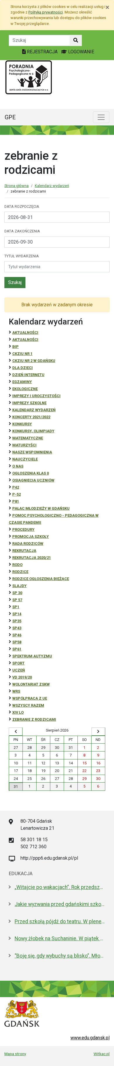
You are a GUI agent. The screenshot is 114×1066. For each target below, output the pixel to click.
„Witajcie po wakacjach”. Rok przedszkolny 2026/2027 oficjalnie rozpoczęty (60, 887)
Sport (18, 663)
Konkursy (22, 424)
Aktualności (25, 332)
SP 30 (17, 593)
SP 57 (17, 600)
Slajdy (19, 586)
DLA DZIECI (22, 367)
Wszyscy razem (28, 705)
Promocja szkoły (30, 536)
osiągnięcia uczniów (33, 480)
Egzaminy (22, 382)
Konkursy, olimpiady (33, 431)
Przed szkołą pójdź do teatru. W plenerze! (60, 921)
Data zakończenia (22, 231)
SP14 (16, 614)
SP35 (16, 621)
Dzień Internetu (28, 375)
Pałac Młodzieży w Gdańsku (41, 508)
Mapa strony (15, 1053)
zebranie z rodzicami (34, 719)
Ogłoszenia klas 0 (30, 473)
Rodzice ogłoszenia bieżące (40, 579)
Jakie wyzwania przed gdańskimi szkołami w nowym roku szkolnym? (60, 904)
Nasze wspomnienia (32, 452)
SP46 (16, 635)
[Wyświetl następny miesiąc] (98, 731)
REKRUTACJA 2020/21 (31, 557)
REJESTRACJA (42, 52)
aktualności (25, 339)
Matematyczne (27, 438)
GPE (10, 117)
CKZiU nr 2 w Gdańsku (33, 360)
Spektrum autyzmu (32, 656)
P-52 (16, 494)
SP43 (16, 628)
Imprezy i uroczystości (36, 396)
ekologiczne (25, 389)
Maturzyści (24, 445)
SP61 (16, 649)
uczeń (18, 670)
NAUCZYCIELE (25, 459)
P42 (15, 487)
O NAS (17, 466)
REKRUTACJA (24, 550)
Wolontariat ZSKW (31, 684)
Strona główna (16, 185)
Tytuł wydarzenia (21, 256)
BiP (15, 346)
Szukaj (15, 282)
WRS (16, 691)
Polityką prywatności (45, 12)
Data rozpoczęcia (21, 206)
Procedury (23, 529)
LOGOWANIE (80, 52)
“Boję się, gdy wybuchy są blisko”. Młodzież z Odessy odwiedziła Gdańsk (60, 956)
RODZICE (20, 571)
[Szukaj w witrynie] (76, 40)
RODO (17, 564)
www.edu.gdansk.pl (90, 1038)
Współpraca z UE (29, 698)
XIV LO (18, 712)
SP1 (15, 607)
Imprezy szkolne (29, 403)
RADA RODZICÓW (27, 543)
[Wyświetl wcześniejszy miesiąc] (16, 731)
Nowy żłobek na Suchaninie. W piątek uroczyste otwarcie (60, 938)
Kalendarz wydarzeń (52, 185)
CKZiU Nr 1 (22, 353)
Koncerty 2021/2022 (31, 417)
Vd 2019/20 (22, 677)
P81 (15, 501)
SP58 (16, 642)
